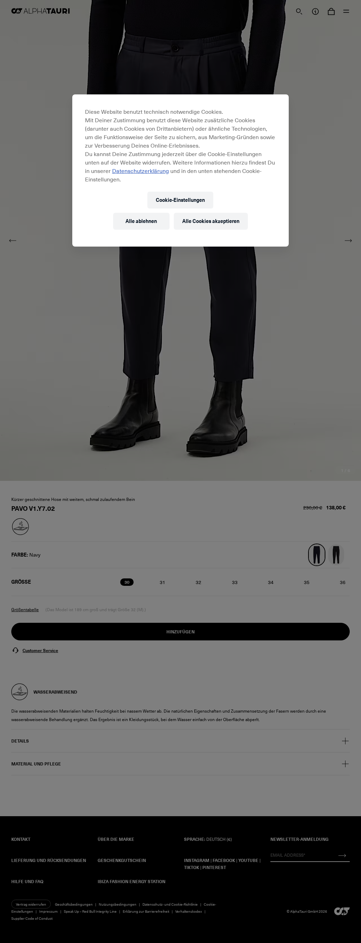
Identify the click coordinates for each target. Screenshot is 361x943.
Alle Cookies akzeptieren (210, 221)
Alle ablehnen (141, 221)
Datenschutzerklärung (140, 170)
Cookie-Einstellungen (180, 200)
